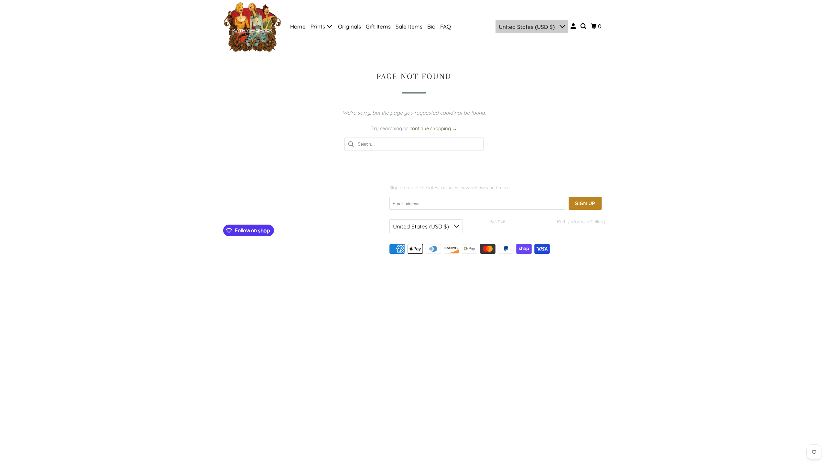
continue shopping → (433, 128)
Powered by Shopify (511, 230)
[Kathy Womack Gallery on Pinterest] (253, 209)
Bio (431, 26)
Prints (318, 26)
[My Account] (573, 26)
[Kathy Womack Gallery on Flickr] (265, 209)
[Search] (583, 26)
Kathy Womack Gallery (531, 222)
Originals (349, 26)
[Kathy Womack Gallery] (252, 26)
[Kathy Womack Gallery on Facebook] (233, 209)
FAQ (445, 26)
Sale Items (409, 26)
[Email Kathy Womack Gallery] (278, 209)
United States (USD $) (527, 26)
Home (298, 26)
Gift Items (378, 26)
